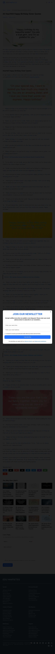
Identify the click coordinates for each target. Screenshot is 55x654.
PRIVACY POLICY (28, 341)
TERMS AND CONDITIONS (40, 341)
